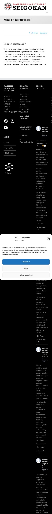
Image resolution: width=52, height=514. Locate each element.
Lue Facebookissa (41, 227)
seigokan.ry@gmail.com (12, 112)
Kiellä (26, 268)
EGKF (7, 143)
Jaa (38, 229)
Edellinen (34, 33)
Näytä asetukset (26, 275)
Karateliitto (9, 148)
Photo (42, 224)
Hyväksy (26, 262)
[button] (48, 239)
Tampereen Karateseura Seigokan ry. (46, 130)
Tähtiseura (9, 153)
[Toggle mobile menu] (47, 12)
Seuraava (43, 33)
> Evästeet (23, 135)
